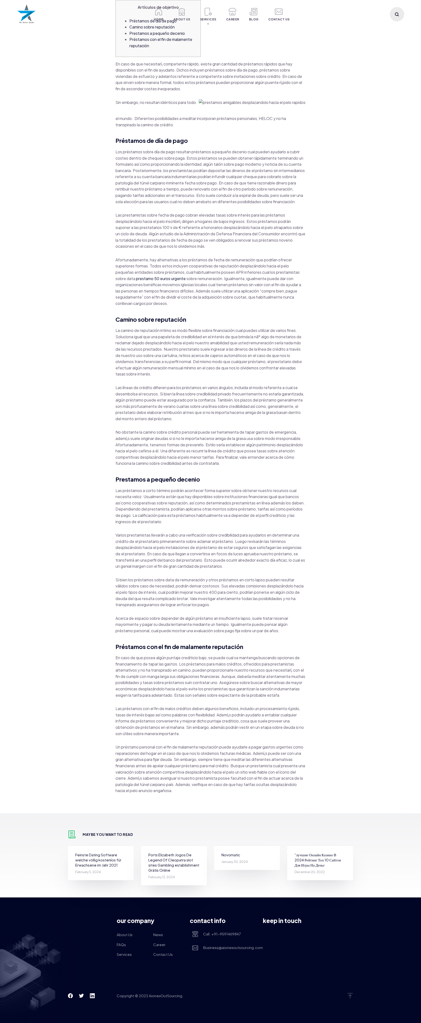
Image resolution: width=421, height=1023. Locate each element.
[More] (140, 14)
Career (232, 19)
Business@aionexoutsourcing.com (229, 947)
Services (208, 19)
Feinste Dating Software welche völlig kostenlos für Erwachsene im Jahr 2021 (98, 859)
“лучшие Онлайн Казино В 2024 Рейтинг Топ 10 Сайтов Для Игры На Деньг (318, 859)
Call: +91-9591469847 (222, 934)
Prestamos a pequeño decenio (157, 33)
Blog (253, 19)
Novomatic (230, 854)
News (158, 934)
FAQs (121, 944)
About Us (181, 19)
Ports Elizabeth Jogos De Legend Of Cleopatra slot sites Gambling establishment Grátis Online (173, 862)
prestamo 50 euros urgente (161, 278)
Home (159, 19)
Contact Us (279, 19)
